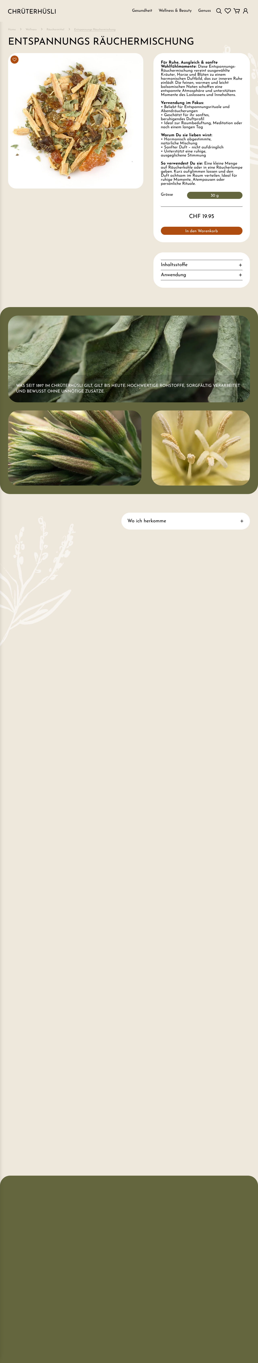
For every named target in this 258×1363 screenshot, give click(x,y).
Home (12, 29)
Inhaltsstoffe (174, 264)
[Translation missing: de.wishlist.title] (227, 10)
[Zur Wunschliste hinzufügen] (14, 60)
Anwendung (173, 275)
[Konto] (245, 10)
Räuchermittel (55, 29)
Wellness (31, 29)
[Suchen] (218, 10)
